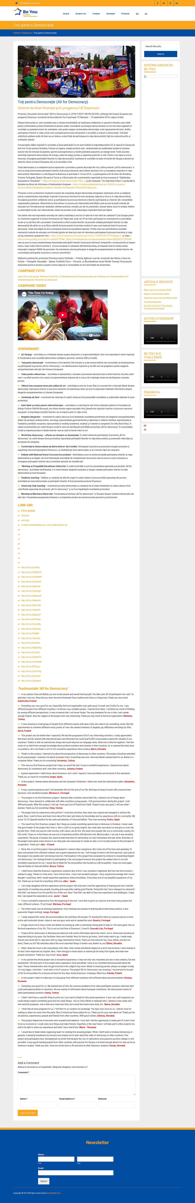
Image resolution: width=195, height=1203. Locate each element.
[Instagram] (170, 3)
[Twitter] (164, 3)
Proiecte (125, 13)
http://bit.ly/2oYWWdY (31, 577)
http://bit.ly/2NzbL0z (31, 629)
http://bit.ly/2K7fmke (31, 619)
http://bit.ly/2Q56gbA (31, 680)
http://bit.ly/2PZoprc (30, 666)
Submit (43, 1181)
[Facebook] (157, 3)
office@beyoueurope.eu (29, 3)
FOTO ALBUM (28, 511)
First (39, 1163)
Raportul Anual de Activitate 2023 (160, 298)
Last (78, 1163)
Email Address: (67, 1099)
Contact (96, 13)
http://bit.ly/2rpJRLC (30, 652)
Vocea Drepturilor (152, 302)
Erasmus (26, 33)
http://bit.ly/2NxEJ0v (30, 638)
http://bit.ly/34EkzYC (30, 610)
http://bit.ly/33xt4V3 (30, 643)
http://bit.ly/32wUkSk (31, 624)
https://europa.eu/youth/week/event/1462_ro (64, 181)
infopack (25, 515)
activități (25, 520)
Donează (111, 13)
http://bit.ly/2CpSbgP (31, 591)
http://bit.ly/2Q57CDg (31, 671)
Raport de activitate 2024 (156, 294)
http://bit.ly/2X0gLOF (31, 614)
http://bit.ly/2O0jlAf (30, 633)
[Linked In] (177, 3)
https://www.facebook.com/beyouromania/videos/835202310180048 (98, 239)
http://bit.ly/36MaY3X (31, 657)
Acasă (66, 13)
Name (41, 1154)
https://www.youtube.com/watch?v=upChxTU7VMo (41, 239)
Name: (23, 1099)
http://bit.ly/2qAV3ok (30, 586)
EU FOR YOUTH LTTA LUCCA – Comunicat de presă (159, 307)
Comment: (23, 1072)
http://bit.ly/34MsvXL (31, 600)
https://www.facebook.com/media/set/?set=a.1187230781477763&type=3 (86, 236)
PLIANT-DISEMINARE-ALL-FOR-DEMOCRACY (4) (44, 525)
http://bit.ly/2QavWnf (31, 676)
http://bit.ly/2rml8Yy (30, 567)
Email (41, 1168)
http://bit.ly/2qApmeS (31, 595)
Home (17, 33)
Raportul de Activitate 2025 (157, 290)
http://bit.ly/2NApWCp (31, 647)
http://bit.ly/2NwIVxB (31, 605)
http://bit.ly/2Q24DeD (31, 581)
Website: (102, 1099)
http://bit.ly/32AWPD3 (31, 572)
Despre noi (81, 13)
